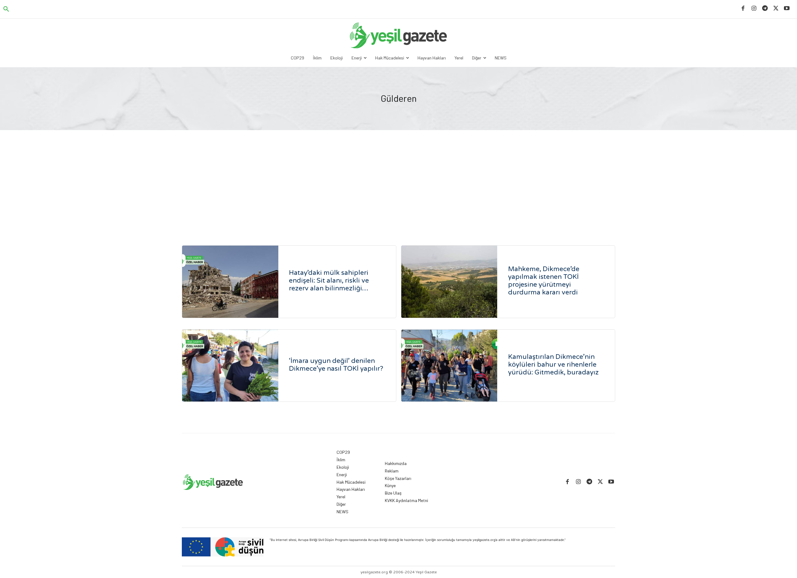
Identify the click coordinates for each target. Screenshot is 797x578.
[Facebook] (743, 8)
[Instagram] (754, 8)
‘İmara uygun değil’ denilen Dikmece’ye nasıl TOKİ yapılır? (336, 365)
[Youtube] (787, 8)
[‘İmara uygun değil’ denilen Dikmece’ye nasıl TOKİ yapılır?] (230, 366)
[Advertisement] (398, 176)
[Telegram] (765, 8)
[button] (6, 9)
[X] (776, 8)
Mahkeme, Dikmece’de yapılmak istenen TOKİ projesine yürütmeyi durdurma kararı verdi (543, 280)
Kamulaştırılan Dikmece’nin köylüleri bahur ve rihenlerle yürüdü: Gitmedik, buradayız (553, 364)
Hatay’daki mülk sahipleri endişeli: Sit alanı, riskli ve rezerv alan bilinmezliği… (329, 280)
